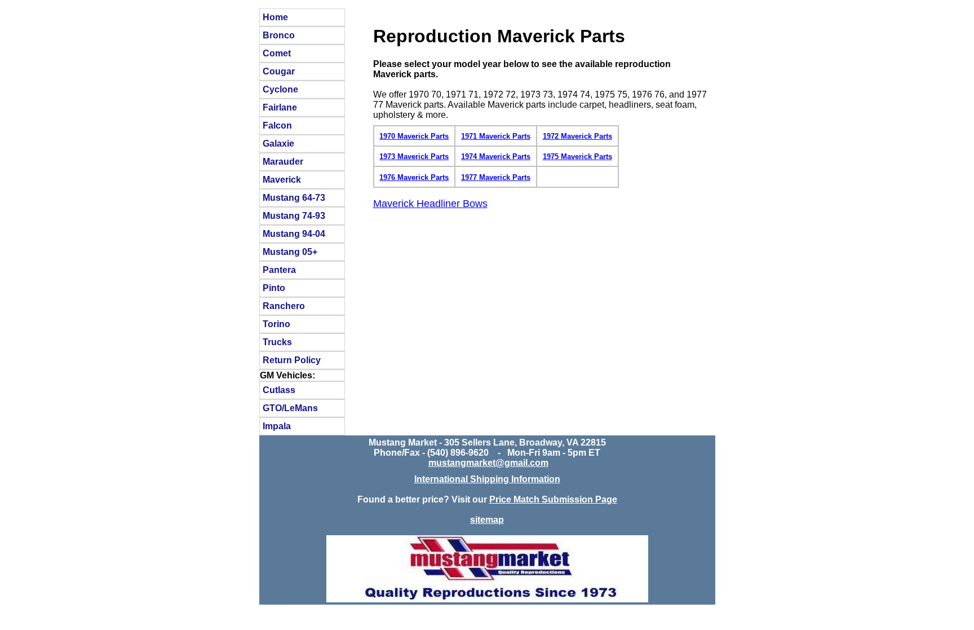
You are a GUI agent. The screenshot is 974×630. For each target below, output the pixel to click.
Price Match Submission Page (553, 499)
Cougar (279, 71)
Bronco (279, 35)
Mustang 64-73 (294, 197)
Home (275, 17)
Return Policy (292, 360)
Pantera (279, 270)
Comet (277, 53)
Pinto (274, 288)
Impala (277, 426)
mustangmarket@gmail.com (488, 463)
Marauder (283, 161)
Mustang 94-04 (294, 233)
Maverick (282, 179)
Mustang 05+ (290, 251)
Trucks (277, 342)
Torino (276, 324)
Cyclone (280, 89)
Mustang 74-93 (294, 215)
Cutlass (279, 390)
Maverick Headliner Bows (430, 203)
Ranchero (284, 306)
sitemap (487, 520)
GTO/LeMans (290, 408)
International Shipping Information (487, 479)
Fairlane (280, 107)
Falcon (277, 125)
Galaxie (278, 143)
